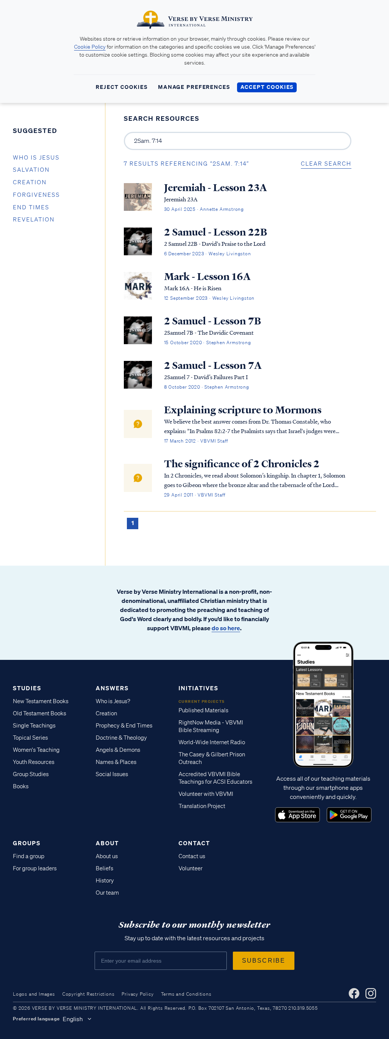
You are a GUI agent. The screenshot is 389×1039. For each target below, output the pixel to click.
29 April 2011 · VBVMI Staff (195, 495)
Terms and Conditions (186, 994)
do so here (226, 628)
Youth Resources (33, 762)
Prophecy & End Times (124, 725)
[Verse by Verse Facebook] (354, 993)
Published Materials (203, 710)
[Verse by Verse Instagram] (370, 993)
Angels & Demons (118, 749)
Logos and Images (34, 994)
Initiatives (198, 688)
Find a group (28, 856)
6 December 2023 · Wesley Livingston (207, 253)
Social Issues (112, 774)
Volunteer (190, 868)
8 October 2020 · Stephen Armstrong (206, 387)
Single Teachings (34, 725)
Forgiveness (36, 194)
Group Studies (31, 774)
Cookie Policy (90, 46)
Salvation (31, 169)
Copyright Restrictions (88, 994)
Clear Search (326, 163)
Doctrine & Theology (121, 737)
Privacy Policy (137, 994)
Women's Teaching (36, 749)
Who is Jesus (36, 157)
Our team (107, 892)
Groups (27, 843)
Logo (297, 814)
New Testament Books (40, 701)
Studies (27, 688)
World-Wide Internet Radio (212, 742)
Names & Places (116, 762)
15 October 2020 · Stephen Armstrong (207, 342)
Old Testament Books (39, 713)
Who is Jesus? (113, 701)
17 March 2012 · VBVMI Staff (196, 441)
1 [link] (132, 523)
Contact (194, 843)
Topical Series (30, 737)
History (105, 880)
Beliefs (104, 868)
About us (107, 856)
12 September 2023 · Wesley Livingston (209, 298)
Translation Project (202, 806)
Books (20, 786)
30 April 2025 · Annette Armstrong (204, 209)
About (107, 843)
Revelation (34, 219)
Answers (112, 688)
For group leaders (35, 868)
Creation (30, 182)
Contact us (192, 856)
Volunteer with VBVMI (206, 794)
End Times (31, 207)
